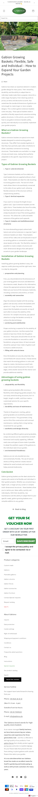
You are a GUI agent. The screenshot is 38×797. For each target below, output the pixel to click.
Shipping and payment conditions (15, 638)
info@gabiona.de (16, 716)
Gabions (6, 570)
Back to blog (20, 509)
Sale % (6, 607)
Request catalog (9, 602)
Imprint (6, 620)
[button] (4, 11)
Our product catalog (10, 670)
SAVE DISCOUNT (26, 541)
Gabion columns (9, 579)
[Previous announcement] (4, 3)
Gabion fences (8, 584)
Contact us (7, 647)
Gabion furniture (9, 593)
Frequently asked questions (13, 652)
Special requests (9, 666)
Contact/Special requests (12, 598)
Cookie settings (9, 629)
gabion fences (9, 743)
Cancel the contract (12, 679)
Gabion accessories (10, 588)
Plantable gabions (10, 574)
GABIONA (15, 793)
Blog (5, 657)
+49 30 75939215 (16, 712)
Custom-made (8, 565)
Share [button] (5, 82)
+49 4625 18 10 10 (16, 699)
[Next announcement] (34, 3)
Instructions (8, 661)
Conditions (7, 643)
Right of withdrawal (10, 633)
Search (6, 675)
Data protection (9, 624)
